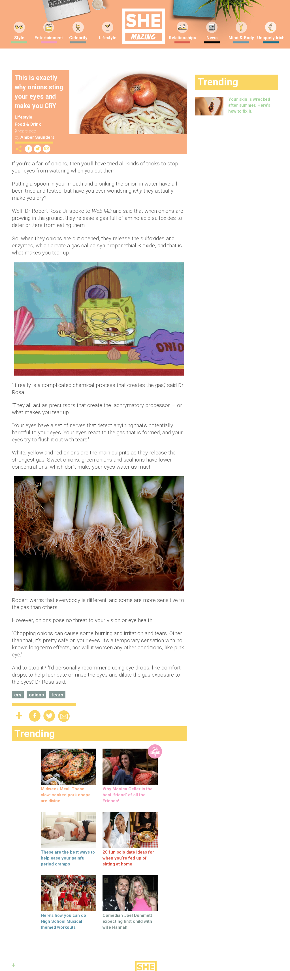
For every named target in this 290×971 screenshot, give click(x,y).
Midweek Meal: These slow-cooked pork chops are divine (65, 794)
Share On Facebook (29, 149)
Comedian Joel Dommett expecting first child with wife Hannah (127, 921)
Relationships (182, 37)
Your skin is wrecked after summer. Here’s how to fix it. (249, 105)
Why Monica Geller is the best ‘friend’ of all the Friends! (128, 794)
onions (36, 695)
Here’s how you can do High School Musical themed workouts (63, 921)
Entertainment (49, 37)
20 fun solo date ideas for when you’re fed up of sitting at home (128, 858)
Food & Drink (28, 124)
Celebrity (78, 37)
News (212, 37)
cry (18, 695)
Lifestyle (107, 37)
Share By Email (47, 149)
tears (57, 695)
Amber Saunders (37, 137)
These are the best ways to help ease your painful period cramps (68, 858)
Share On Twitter (38, 149)
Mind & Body (241, 37)
